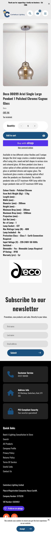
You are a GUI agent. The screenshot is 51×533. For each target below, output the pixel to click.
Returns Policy (9, 457)
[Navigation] (45, 13)
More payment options (25, 147)
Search (6, 439)
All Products (8, 443)
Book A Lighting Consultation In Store (18, 434)
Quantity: (11, 125)
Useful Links (8, 466)
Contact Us (7, 471)
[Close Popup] (48, 519)
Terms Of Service (10, 462)
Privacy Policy (8, 453)
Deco (4, 108)
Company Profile (9, 448)
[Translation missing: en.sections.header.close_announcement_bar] (49, 3)
